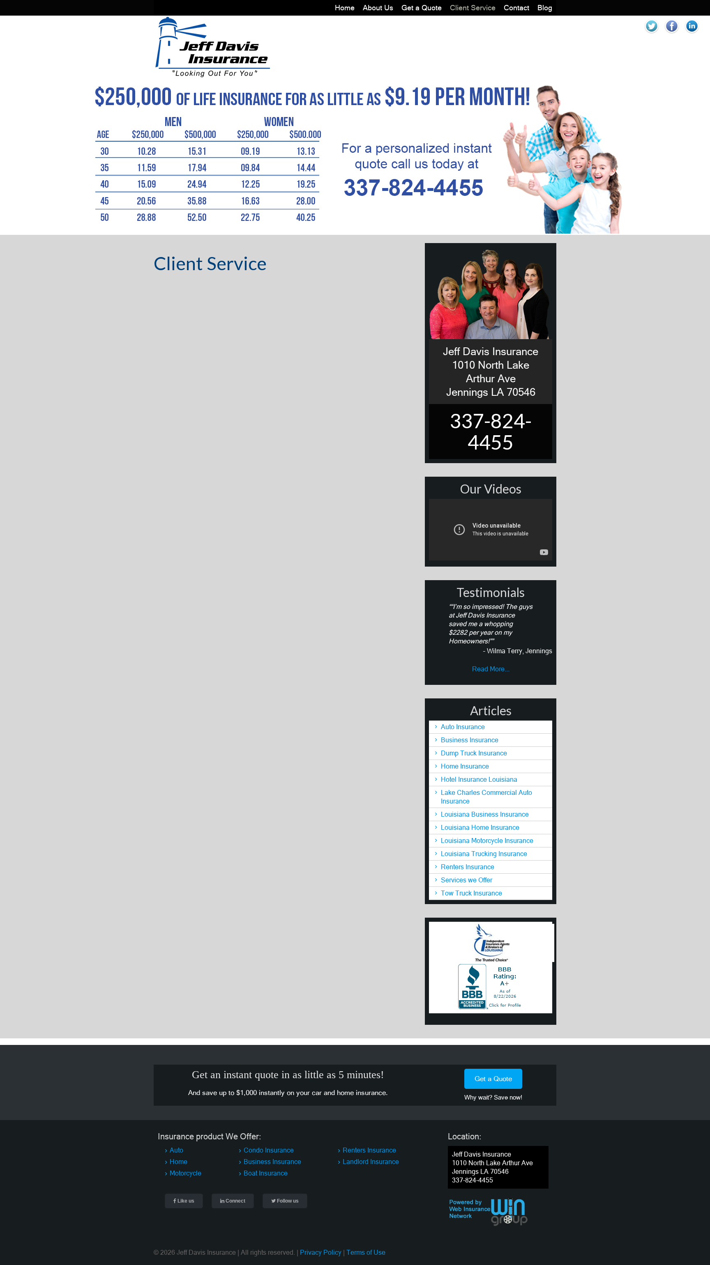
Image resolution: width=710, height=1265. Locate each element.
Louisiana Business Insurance (485, 814)
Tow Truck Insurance (471, 893)
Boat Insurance (266, 1173)
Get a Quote (421, 7)
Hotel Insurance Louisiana (479, 779)
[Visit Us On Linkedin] (692, 33)
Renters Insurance (467, 866)
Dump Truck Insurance (474, 753)
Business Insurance (469, 740)
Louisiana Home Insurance (480, 827)
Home (345, 7)
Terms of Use (365, 1252)
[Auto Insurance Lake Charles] (212, 75)
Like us (185, 1201)
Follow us (287, 1201)
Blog (544, 7)
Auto (176, 1150)
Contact (516, 7)
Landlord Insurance (371, 1161)
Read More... (490, 669)
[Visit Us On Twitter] (651, 33)
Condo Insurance (269, 1150)
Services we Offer (466, 880)
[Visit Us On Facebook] (672, 33)
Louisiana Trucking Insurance (484, 853)
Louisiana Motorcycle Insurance (487, 840)
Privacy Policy (320, 1252)
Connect (234, 1201)
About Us (378, 7)
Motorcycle (185, 1173)
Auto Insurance (463, 726)
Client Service (473, 7)
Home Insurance (465, 766)
